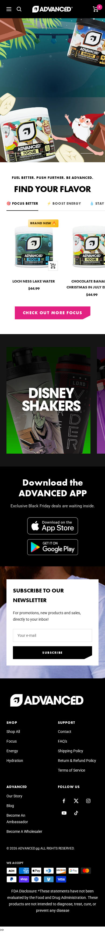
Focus (11, 741)
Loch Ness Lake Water (33, 281)
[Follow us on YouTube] (64, 813)
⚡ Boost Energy (64, 203)
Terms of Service (71, 770)
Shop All (13, 731)
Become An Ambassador (17, 818)
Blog (10, 806)
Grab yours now (39, 117)
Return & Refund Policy (77, 760)
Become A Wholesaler (24, 831)
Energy (12, 751)
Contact (64, 731)
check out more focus (52, 313)
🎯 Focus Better (22, 203)
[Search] (19, 9)
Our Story (14, 796)
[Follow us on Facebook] (64, 801)
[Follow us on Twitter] (76, 801)
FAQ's (62, 741)
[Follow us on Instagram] (88, 801)
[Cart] (96, 9)
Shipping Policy (70, 751)
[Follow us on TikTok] (76, 813)
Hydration (14, 760)
